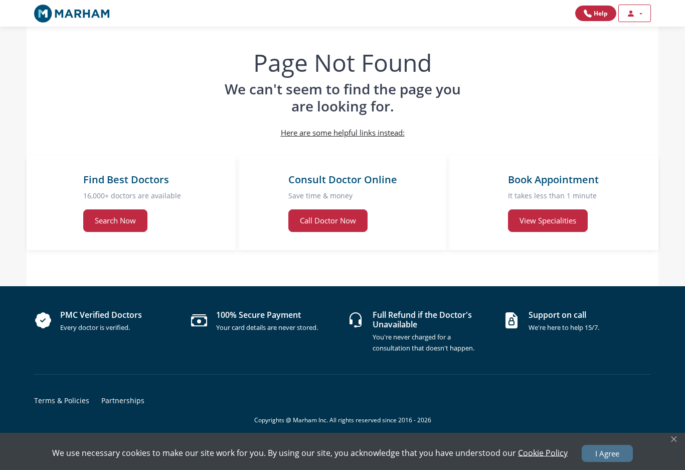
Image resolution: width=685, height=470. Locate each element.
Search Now (115, 220)
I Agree (607, 453)
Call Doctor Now (328, 220)
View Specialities (548, 220)
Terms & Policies (61, 400)
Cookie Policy (543, 452)
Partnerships (122, 400)
